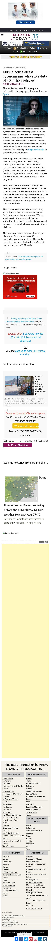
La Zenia (29, 906)
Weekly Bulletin (7, 926)
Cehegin (29, 833)
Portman (5, 825)
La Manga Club (8, 791)
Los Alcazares (7, 804)
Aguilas (29, 778)
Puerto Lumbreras (33, 809)
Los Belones (7, 807)
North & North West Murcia (37, 820)
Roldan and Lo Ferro (10, 828)
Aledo (28, 781)
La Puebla (6, 796)
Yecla (28, 849)
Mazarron (30, 804)
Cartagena (6, 781)
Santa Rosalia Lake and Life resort (13, 837)
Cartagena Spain (8, 917)
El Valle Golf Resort (10, 872)
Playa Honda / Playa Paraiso (10, 821)
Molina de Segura (9, 882)
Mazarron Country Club (35, 887)
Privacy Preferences (25, 935)
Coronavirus (6, 919)
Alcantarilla (7, 862)
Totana (29, 815)
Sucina (5, 896)
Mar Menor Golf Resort (11, 815)
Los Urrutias (7, 812)
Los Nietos (6, 809)
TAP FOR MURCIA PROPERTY (25, 57)
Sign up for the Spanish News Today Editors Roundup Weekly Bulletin (23, 320)
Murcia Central (13, 852)
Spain (6, 94)
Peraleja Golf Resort (10, 890)
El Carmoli (6, 783)
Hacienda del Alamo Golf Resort (35, 797)
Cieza (28, 836)
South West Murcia (37, 774)
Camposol (30, 789)
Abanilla (5, 856)
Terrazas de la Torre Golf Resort (11, 842)
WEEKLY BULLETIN (37, 31)
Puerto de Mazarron (34, 807)
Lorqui (4, 880)
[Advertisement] (25, 651)
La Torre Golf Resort (10, 799)
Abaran (5, 859)
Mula (28, 846)
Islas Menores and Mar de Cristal (12, 787)
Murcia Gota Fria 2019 (10, 922)
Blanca (5, 867)
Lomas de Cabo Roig (34, 908)
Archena (5, 864)
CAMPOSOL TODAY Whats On (13, 916)
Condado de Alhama (34, 791)
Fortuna (29, 838)
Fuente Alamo (31, 794)
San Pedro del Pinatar (10, 833)
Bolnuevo (30, 786)
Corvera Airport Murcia (10, 921)
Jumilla (29, 841)
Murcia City (7, 888)
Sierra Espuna (31, 812)
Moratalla (30, 844)
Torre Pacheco (8, 846)
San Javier (6, 830)
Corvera (5, 869)
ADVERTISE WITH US (22, 31)
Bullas (28, 825)
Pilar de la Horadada (10, 817)
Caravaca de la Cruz (34, 831)
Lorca (28, 802)
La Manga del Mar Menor (12, 794)
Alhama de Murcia (33, 783)
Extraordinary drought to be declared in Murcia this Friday (24, 258)
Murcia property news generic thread (14, 924)
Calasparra (30, 828)
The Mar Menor (13, 774)
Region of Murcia (36, 149)
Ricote (5, 893)
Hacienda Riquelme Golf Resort (11, 876)
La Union (5, 802)
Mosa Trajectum (8, 885)
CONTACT (11, 31)
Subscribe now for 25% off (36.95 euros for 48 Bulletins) (26, 337)
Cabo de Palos (7, 778)
